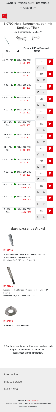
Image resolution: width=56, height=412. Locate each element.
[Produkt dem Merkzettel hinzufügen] (38, 68)
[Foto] (11, 240)
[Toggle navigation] (48, 17)
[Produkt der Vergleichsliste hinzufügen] (44, 68)
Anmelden (11, 3)
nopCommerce (32, 400)
